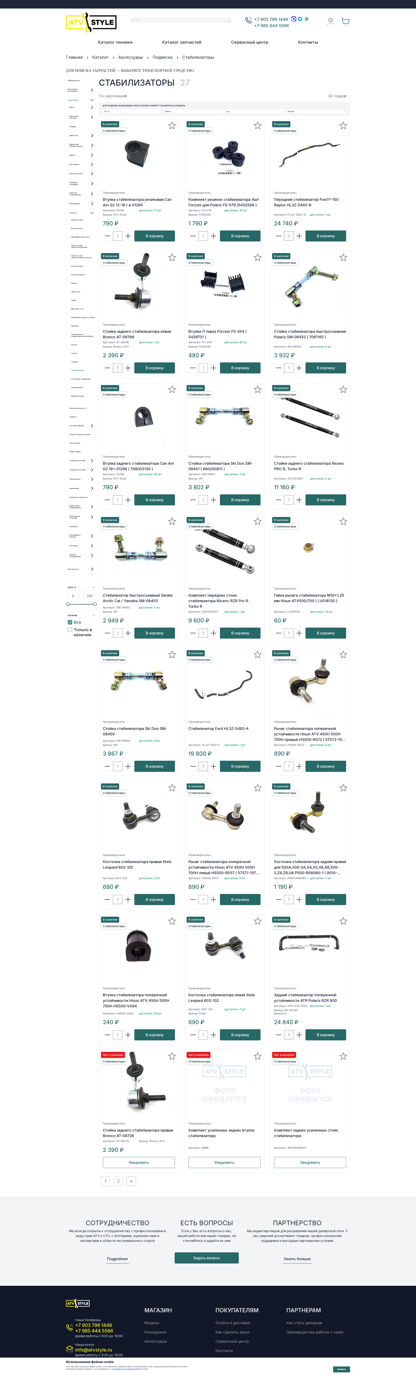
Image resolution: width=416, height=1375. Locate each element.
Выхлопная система (73, 117)
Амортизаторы (77, 220)
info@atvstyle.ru (93, 1350)
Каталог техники (115, 42)
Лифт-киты (75, 292)
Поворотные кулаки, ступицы (83, 317)
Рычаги (74, 345)
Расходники (155, 1332)
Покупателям (237, 1310)
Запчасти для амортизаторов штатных (81, 256)
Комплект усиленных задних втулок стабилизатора (221, 1133)
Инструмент (74, 164)
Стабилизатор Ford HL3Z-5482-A (218, 728)
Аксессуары (73, 100)
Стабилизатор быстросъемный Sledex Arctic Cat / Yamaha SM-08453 (138, 598)
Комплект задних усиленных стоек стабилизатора (306, 1133)
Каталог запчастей (181, 42)
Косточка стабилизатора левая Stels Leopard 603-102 (221, 998)
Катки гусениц (77, 266)
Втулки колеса (77, 228)
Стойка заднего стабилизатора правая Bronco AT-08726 (138, 1133)
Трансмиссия (74, 479)
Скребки (74, 362)
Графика (72, 127)
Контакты (308, 42)
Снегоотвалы (74, 443)
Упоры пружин (77, 387)
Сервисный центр (249, 42)
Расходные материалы (72, 90)
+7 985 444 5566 (271, 25)
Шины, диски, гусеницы (74, 517)
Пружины (75, 326)
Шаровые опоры (77, 396)
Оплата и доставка (232, 1323)
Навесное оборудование (75, 194)
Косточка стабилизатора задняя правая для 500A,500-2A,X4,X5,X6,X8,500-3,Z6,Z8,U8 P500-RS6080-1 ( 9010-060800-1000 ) (310, 867)
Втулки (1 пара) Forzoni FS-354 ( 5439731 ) (217, 334)
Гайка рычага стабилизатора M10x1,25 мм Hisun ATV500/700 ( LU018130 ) (309, 598)
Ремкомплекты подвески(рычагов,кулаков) (82, 335)
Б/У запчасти (73, 569)
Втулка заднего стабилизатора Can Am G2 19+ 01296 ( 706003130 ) (138, 466)
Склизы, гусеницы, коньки (79, 434)
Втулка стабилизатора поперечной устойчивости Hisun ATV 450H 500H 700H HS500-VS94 (136, 1000)
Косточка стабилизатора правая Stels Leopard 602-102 (137, 864)
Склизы (74, 353)
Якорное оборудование (75, 555)
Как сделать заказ (232, 1332)
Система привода (76, 426)
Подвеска (73, 213)
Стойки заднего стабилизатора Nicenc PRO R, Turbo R (309, 466)
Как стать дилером (304, 1323)
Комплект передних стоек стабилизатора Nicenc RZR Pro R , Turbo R (219, 601)
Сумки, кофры (75, 451)
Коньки (74, 283)
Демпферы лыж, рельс (80, 237)
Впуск (71, 107)
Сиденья (72, 417)
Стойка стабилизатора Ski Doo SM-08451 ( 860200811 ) (220, 466)
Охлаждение (74, 204)
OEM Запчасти (74, 80)
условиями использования (123, 1369)
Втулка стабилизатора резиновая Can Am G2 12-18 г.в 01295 (137, 202)
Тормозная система (77, 470)
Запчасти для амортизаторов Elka (79, 246)
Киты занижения (78, 275)
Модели (151, 1323)
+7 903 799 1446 (271, 19)
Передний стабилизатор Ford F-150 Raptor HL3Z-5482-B (306, 202)
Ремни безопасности (77, 408)
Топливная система (77, 460)
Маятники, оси (77, 309)
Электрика (73, 546)
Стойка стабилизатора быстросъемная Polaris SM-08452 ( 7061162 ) (310, 334)
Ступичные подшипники (81, 379)
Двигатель (73, 135)
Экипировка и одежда (74, 536)
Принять (341, 1369)
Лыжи (73, 300)
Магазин (158, 1310)
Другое (72, 155)
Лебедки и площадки (73, 183)
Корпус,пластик (75, 174)
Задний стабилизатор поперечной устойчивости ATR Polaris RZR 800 (305, 998)
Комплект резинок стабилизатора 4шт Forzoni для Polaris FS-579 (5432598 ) (223, 202)
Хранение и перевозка (78, 497)
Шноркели (73, 526)
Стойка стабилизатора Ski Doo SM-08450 (135, 731)
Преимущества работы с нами (314, 1332)
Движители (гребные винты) (76, 145)
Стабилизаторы (77, 370)
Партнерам (303, 1310)
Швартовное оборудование (75, 507)
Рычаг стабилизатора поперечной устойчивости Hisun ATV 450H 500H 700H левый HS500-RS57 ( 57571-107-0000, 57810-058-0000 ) (223, 867)
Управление (74, 488)
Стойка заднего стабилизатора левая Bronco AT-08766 (137, 334)
